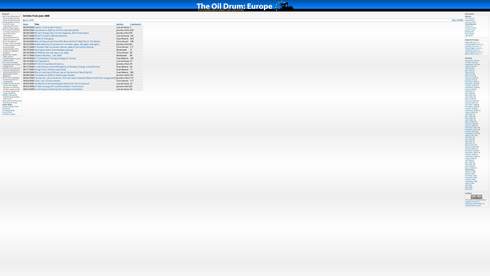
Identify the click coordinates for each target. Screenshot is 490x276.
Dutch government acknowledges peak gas (53, 50)
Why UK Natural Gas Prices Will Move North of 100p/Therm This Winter (67, 41)
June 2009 (468, 93)
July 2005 (468, 185)
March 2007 (469, 145)
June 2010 (468, 70)
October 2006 (470, 155)
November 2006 (471, 153)
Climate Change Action (10, 106)
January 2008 (470, 126)
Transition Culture (8, 114)
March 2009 (469, 99)
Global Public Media (9, 55)
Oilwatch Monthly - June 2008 (48, 55)
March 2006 (469, 168)
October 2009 (470, 86)
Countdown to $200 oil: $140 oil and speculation (56, 30)
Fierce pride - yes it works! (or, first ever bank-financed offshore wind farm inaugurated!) (75, 78)
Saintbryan (472, 50)
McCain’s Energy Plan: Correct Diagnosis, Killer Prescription (61, 33)
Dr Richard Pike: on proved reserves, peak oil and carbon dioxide (64, 47)
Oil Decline (6, 108)
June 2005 (468, 187)
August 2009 (469, 89)
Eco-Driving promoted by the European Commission (58, 89)
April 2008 (469, 120)
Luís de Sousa (470, 30)
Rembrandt (469, 32)
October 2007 (470, 132)
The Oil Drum (7, 112)
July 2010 (468, 68)
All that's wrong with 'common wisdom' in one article (58, 86)
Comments (135, 24)
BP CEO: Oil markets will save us (49, 64)
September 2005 (471, 181)
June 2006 (468, 162)
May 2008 (456, 20)
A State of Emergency (44, 38)
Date (25, 24)
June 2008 (468, 116)
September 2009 (471, 87)
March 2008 (469, 122)
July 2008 (29, 20)
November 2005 (471, 178)
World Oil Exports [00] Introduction (50, 36)
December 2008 (471, 105)
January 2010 (470, 80)
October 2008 (470, 109)
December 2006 (471, 151)
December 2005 (471, 176)
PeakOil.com (6, 68)
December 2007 (471, 128)
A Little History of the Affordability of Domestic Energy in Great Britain (67, 67)
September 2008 (471, 110)
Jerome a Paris (470, 22)
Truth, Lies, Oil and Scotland (47, 81)
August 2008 (469, 112)
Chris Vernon (470, 18)
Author (120, 24)
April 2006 (469, 166)
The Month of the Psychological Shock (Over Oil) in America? (61, 83)
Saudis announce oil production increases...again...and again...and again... (67, 44)
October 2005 (470, 179)
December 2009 (471, 82)
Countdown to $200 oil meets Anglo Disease (54, 75)
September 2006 (471, 156)
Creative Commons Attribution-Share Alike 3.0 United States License (474, 203)
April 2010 (469, 74)
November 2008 (471, 107)
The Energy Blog (8, 110)
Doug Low (469, 26)
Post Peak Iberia (41, 61)
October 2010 (470, 63)
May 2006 (468, 164)
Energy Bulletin (7, 22)
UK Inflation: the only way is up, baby (51, 52)
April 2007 (469, 143)
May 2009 (468, 95)
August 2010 (469, 66)
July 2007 (468, 137)
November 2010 (471, 61)
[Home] (245, 11)
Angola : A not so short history (48, 27)
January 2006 (470, 174)
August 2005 (469, 183)
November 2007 (471, 130)
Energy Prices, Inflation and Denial (50, 69)
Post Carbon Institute (10, 62)
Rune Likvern (469, 34)
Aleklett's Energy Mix (9, 95)
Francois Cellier (470, 28)
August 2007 (469, 135)
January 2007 (470, 149)
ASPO (4, 16)
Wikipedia (472, 42)
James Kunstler (474, 52)
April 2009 (469, 97)
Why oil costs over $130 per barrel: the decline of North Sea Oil (63, 72)
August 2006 (469, 158)
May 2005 (468, 189)
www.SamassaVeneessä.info (12, 101)
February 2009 (470, 101)
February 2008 (470, 124)
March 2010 (469, 76)
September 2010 (471, 64)
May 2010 (468, 72)
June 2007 (468, 139)
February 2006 (470, 172)
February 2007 (470, 147)
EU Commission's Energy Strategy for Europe (55, 58)
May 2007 (468, 141)
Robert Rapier (473, 48)
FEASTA (5, 78)
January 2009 (470, 103)
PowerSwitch (7, 30)
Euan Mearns (470, 20)
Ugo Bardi (469, 36)
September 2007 (471, 133)
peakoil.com (473, 46)
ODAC (4, 41)
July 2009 (468, 91)
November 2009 (471, 84)
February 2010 (470, 78)
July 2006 (468, 160)
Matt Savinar (473, 54)
